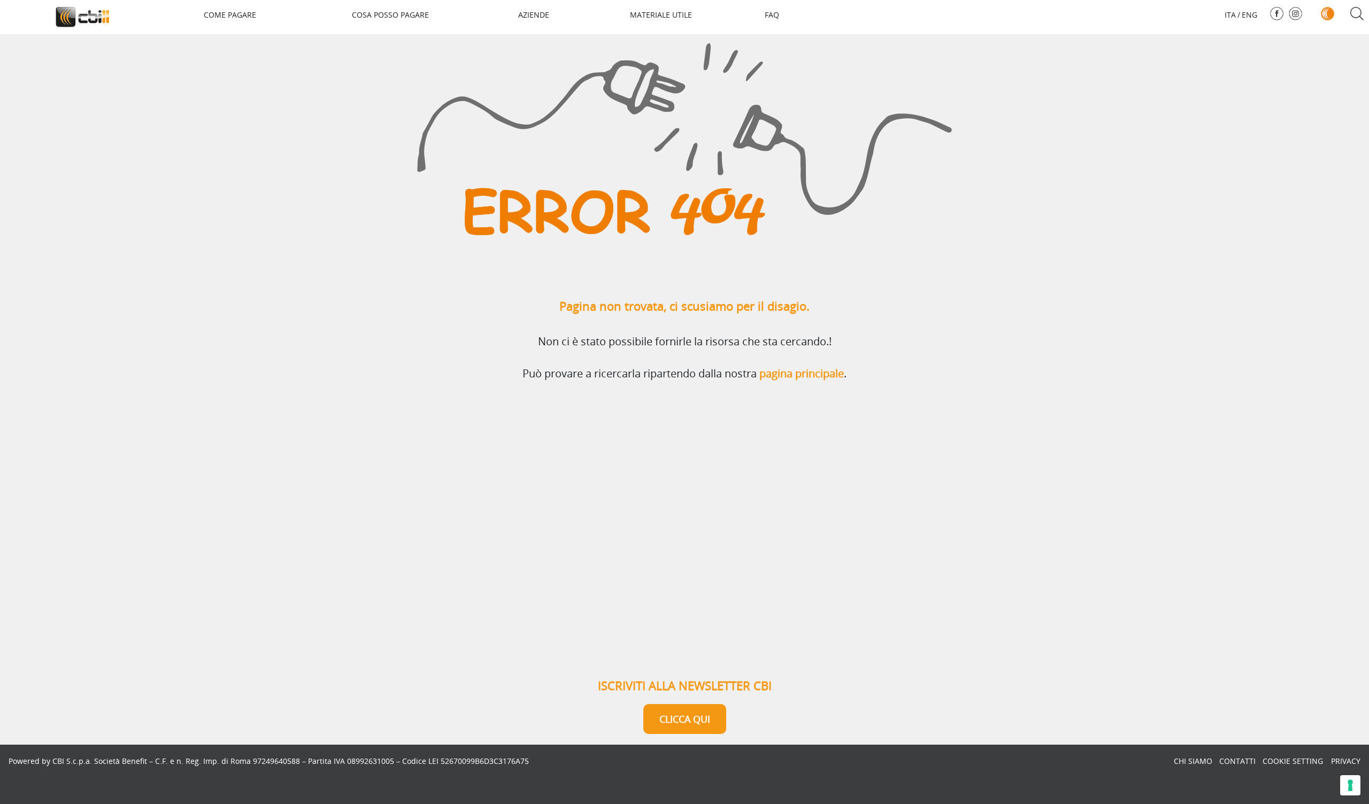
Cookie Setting (1293, 761)
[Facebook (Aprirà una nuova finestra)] (1276, 13)
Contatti (1237, 761)
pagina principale (801, 373)
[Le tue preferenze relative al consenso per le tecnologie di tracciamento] (1350, 785)
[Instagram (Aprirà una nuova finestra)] (1295, 13)
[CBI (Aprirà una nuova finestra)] (1327, 13)
